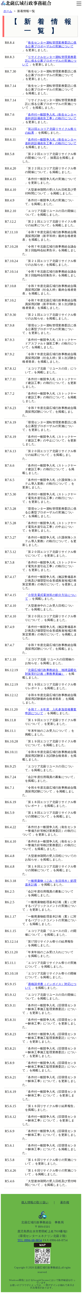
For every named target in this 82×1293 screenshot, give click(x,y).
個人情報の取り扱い (35, 1202)
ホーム (7, 11)
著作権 (64, 1202)
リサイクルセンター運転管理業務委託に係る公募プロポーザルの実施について (49, 60)
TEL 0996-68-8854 (29, 1240)
